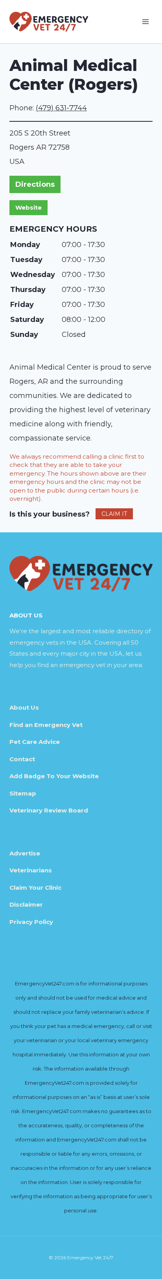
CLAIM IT (114, 513)
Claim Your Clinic (35, 887)
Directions (35, 184)
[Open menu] (145, 21)
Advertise (24, 853)
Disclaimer (26, 904)
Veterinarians (30, 870)
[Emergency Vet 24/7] (48, 21)
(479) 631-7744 (61, 108)
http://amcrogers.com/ (28, 207)
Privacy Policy (31, 922)
